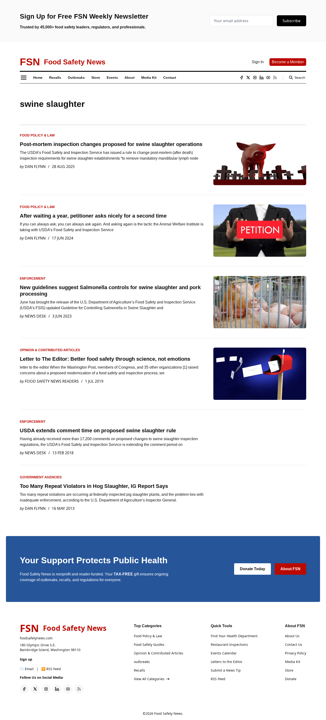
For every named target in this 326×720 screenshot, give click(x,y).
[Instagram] (255, 77)
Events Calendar (224, 653)
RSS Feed (218, 679)
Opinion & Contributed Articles (50, 350)
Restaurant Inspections (229, 644)
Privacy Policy (295, 653)
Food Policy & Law (37, 135)
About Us (292, 636)
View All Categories (149, 679)
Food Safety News (168, 713)
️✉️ (27, 669)
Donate (290, 679)
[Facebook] (241, 77)
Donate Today (252, 569)
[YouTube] (268, 77)
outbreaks (142, 661)
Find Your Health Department (234, 636)
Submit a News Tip (226, 670)
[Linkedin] (261, 77)
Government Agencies (41, 477)
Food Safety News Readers (52, 381)
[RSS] (275, 77)
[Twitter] (248, 77)
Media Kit (292, 661)
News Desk (35, 316)
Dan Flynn (35, 166)
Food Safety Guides (149, 644)
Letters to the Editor (226, 661)
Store (289, 670)
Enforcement (33, 278)
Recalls (139, 670)
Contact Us (293, 644)
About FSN (290, 569)
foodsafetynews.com (36, 638)
